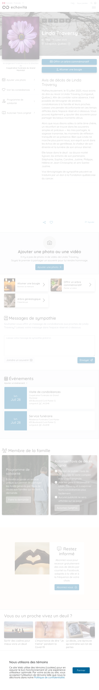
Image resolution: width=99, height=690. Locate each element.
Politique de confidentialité (49, 677)
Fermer (81, 670)
